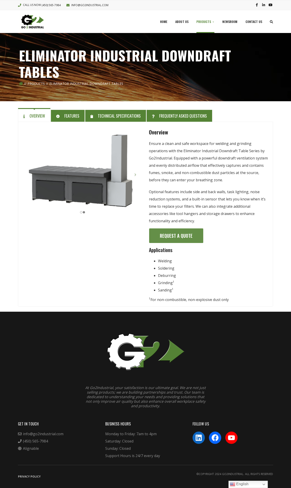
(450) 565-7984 (51, 5)
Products (36, 83)
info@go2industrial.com (89, 5)
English (241, 484)
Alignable (31, 448)
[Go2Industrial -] (32, 21)
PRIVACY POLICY (29, 476)
